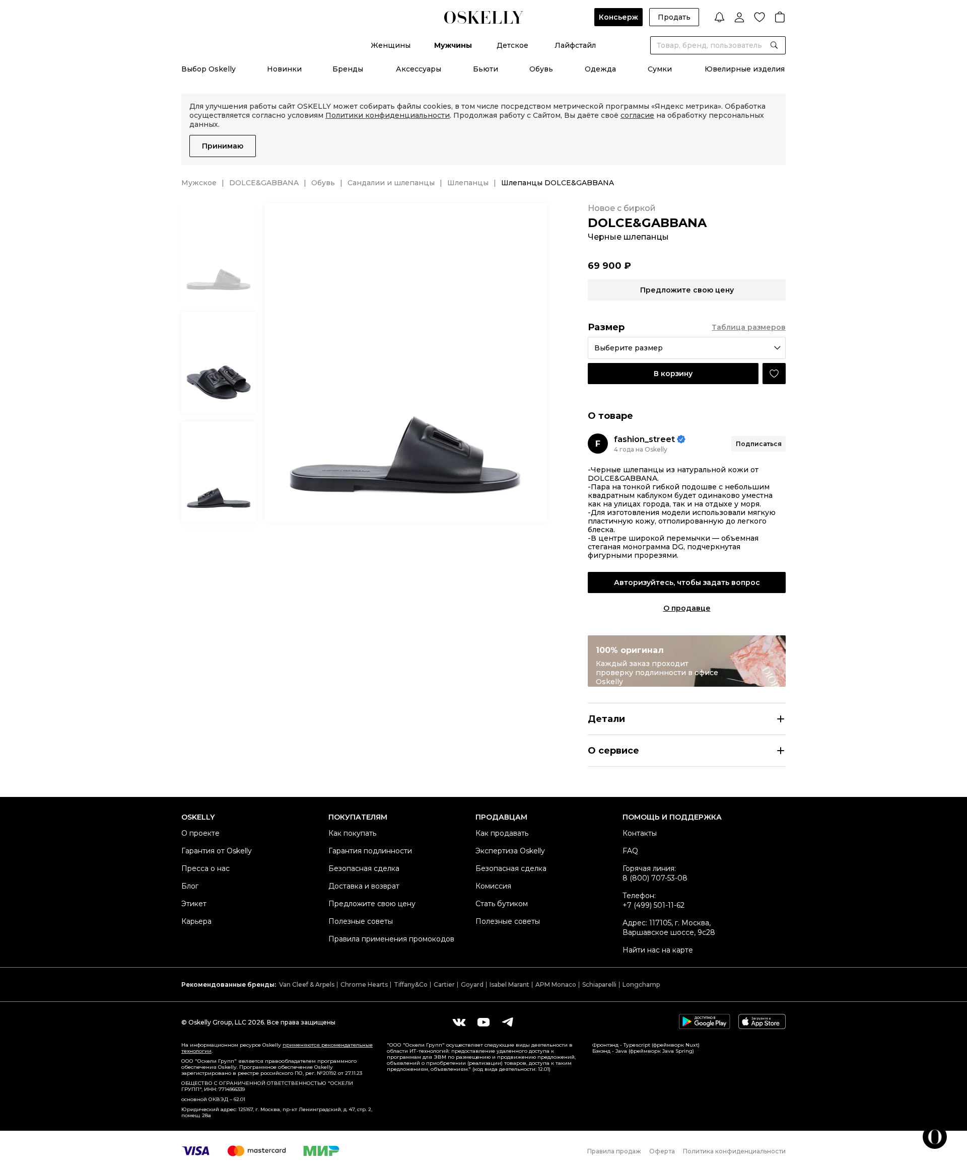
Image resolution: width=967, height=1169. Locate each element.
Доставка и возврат (363, 886)
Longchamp (641, 984)
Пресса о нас (205, 868)
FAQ (630, 850)
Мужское (199, 182)
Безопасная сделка (363, 868)
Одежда (600, 69)
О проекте (200, 833)
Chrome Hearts (364, 984)
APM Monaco (555, 984)
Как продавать (501, 833)
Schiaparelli (599, 984)
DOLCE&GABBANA (264, 182)
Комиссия (493, 886)
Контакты (640, 833)
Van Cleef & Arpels (306, 984)
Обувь (541, 69)
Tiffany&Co (411, 984)
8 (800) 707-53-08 (655, 878)
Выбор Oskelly (208, 69)
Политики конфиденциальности (387, 115)
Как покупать (352, 833)
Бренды (347, 69)
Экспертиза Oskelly (510, 850)
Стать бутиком (501, 903)
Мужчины (453, 45)
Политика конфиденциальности (734, 1151)
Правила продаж (614, 1151)
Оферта (662, 1151)
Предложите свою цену (372, 903)
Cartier (444, 984)
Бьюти (485, 69)
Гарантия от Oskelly (216, 850)
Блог (189, 886)
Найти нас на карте (658, 950)
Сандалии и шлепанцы (391, 182)
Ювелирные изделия (745, 69)
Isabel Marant (509, 984)
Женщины (390, 45)
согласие (637, 115)
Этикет (193, 903)
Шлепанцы (468, 182)
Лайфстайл (575, 45)
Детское (512, 45)
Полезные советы (360, 921)
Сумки (660, 69)
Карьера (196, 921)
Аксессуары (418, 69)
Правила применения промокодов (391, 938)
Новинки (284, 69)
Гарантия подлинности (370, 850)
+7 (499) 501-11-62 (653, 905)
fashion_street (644, 439)
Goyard (472, 984)
